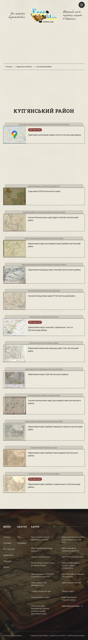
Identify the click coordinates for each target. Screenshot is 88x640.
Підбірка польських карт (41, 591)
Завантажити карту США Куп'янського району (48, 374)
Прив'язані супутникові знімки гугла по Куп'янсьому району (54, 135)
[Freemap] (44, 15)
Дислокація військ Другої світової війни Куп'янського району (44, 212)
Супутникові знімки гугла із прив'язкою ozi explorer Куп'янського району (44, 124)
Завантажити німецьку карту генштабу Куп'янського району (54, 270)
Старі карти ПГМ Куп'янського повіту (44, 191)
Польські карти (68, 591)
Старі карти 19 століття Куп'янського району (44, 473)
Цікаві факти (8, 555)
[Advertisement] (44, 44)
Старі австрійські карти (40, 597)
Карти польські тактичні (71, 583)
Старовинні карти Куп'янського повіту (44, 447)
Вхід (19, 537)
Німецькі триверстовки (40, 557)
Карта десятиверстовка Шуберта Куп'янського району (44, 238)
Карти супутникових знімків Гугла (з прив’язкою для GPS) (73, 539)
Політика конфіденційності (12, 635)
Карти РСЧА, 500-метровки (72, 557)
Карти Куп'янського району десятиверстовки (44, 395)
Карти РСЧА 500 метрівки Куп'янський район (44, 290)
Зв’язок (6, 567)
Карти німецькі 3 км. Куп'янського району (44, 343)
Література (7, 561)
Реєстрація (21, 543)
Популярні (7, 543)
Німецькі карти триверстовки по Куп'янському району (44, 421)
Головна (8, 67)
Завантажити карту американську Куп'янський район (44, 369)
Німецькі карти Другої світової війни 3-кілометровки (71, 565)
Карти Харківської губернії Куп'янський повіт (44, 186)
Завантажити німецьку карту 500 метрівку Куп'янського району (44, 264)
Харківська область (24, 67)
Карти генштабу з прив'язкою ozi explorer (44, 317)
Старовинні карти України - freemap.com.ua (45, 635)
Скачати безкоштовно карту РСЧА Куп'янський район (51, 296)
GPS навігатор (9, 549)
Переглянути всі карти (71, 606)
